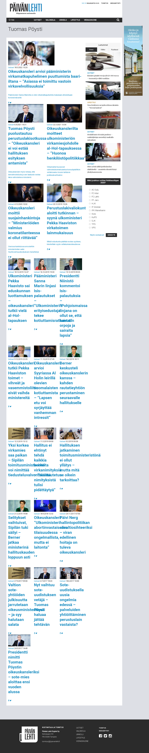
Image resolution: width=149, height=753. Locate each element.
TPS (94, 224)
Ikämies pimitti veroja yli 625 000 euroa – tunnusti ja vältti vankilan (103, 77)
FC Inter (95, 193)
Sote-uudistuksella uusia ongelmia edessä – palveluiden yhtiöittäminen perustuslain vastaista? (73, 605)
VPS (94, 227)
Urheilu (63, 20)
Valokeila (50, 20)
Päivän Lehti (26, 8)
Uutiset (38, 20)
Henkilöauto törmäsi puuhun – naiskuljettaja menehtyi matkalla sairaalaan (100, 137)
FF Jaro (95, 200)
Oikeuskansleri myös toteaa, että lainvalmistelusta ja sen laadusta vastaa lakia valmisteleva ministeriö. (24, 174)
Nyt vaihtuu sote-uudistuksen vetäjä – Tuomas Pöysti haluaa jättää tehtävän (45, 605)
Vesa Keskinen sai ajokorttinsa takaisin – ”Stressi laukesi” (103, 106)
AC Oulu (95, 190)
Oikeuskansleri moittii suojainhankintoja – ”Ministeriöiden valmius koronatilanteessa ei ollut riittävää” (24, 223)
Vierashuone (90, 20)
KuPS (94, 217)
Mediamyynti (115, 3)
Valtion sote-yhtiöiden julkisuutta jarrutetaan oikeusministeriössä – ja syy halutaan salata (26, 605)
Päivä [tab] (91, 50)
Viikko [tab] (103, 50)
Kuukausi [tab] (114, 50)
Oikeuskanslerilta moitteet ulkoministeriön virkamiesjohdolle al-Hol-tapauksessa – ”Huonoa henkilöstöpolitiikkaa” (66, 143)
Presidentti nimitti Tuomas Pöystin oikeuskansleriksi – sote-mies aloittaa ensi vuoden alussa (23, 672)
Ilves (94, 214)
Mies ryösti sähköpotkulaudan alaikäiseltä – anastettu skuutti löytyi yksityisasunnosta (102, 169)
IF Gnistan (96, 207)
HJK (94, 203)
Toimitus (104, 3)
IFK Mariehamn (98, 210)
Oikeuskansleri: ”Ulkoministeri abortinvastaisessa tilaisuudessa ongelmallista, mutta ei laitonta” (51, 532)
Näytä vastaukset (97, 235)
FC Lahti (95, 196)
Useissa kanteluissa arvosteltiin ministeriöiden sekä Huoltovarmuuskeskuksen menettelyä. (23, 249)
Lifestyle (75, 20)
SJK (94, 221)
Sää (12, 20)
